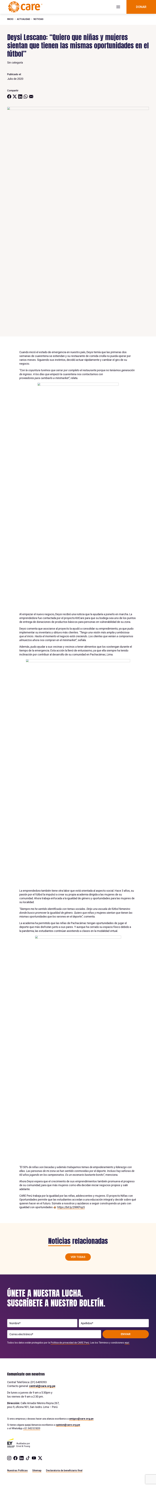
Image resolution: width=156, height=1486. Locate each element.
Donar (141, 7)
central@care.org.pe (42, 1386)
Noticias (38, 19)
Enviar (125, 1334)
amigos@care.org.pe (81, 1418)
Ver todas (78, 1257)
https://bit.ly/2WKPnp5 (71, 1207)
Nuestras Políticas (17, 1470)
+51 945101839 (31, 1428)
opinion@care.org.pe (68, 1424)
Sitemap (36, 1470)
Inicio (10, 19)
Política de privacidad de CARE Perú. (70, 1342)
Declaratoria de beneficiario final (64, 1470)
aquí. (127, 1342)
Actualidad (23, 19)
